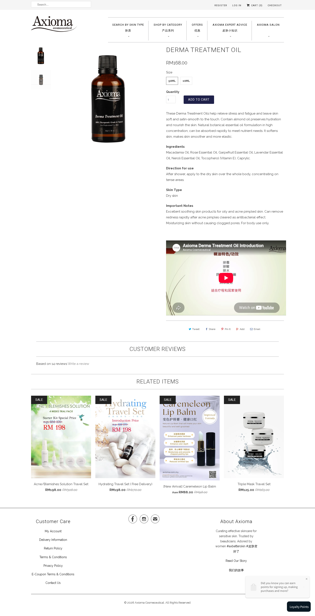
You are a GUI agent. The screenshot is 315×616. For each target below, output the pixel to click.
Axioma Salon (268, 24)
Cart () (256, 5)
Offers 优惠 (197, 27)
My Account (53, 531)
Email (257, 329)
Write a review (78, 364)
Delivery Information (53, 539)
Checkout (275, 5)
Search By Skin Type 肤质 (128, 27)
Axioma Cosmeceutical (149, 602)
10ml (186, 80)
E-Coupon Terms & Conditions (53, 574)
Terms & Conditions (53, 557)
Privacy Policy (53, 565)
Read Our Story (236, 560)
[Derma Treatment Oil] (109, 98)
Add (242, 329)
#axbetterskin (236, 546)
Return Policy (53, 548)
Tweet (196, 329)
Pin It (228, 329)
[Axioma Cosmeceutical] (54, 25)
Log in (236, 5)
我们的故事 (236, 570)
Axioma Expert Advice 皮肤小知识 (230, 27)
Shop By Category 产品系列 (168, 27)
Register (220, 5)
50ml (172, 80)
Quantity (172, 92)
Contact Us (53, 583)
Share (212, 329)
